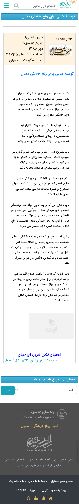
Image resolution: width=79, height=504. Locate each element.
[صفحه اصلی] (50, 498)
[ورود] (43, 498)
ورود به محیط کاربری (53, 490)
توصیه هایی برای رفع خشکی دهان (47, 74)
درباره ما (27, 481)
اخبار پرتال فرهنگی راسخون (39, 426)
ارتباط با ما (41, 481)
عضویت (14, 481)
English (21, 490)
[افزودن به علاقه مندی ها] (28, 498)
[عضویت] (36, 498)
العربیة (33, 490)
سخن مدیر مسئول (62, 481)
